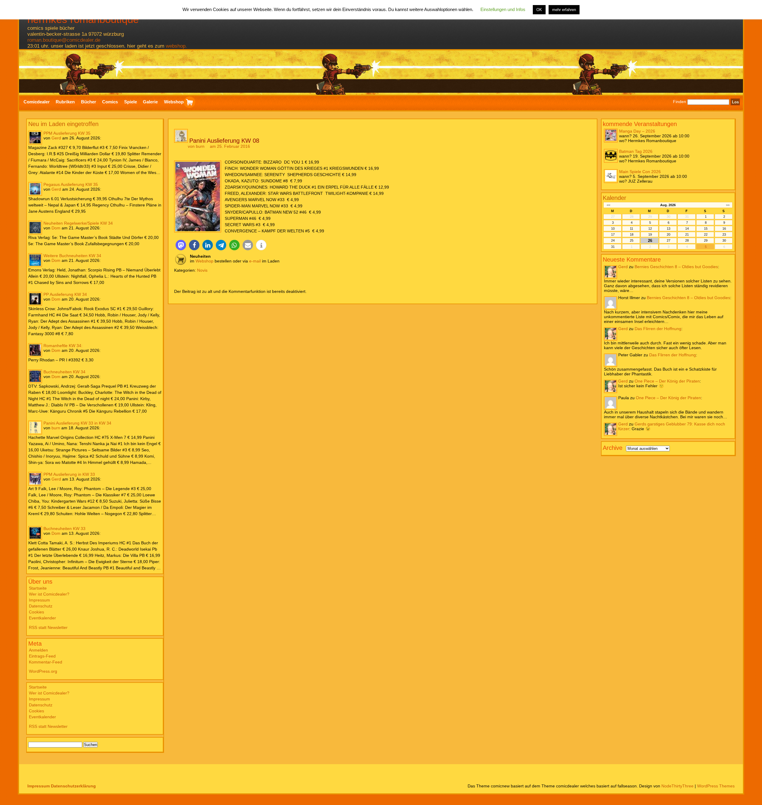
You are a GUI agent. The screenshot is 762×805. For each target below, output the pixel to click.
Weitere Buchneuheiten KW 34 (72, 255)
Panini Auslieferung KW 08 (224, 140)
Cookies (36, 612)
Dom (55, 228)
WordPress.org (43, 671)
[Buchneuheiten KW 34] (35, 376)
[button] (181, 245)
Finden (679, 102)
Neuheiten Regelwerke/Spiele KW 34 (78, 223)
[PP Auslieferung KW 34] (35, 299)
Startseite (38, 588)
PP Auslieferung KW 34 (65, 294)
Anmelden (38, 650)
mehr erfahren (564, 9)
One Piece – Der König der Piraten (667, 380)
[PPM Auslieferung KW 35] (35, 137)
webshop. (176, 46)
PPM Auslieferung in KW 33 (69, 474)
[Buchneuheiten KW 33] (35, 533)
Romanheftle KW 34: (62, 345)
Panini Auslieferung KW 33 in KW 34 (77, 423)
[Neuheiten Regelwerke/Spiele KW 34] (35, 227)
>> (728, 204)
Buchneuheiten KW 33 (64, 528)
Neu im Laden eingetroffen (63, 124)
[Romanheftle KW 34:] (35, 350)
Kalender (614, 197)
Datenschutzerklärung (73, 786)
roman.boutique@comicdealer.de (63, 40)
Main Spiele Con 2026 (640, 171)
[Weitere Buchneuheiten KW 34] (35, 260)
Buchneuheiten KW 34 (64, 371)
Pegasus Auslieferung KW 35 (70, 184)
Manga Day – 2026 (637, 130)
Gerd (56, 138)
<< (608, 204)
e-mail (255, 261)
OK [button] (539, 9)
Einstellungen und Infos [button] (502, 9)
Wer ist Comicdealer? (49, 594)
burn (55, 427)
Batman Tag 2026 (635, 151)
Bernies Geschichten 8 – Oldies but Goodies (676, 266)
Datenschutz (40, 606)
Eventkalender (42, 618)
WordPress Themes (716, 786)
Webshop (204, 261)
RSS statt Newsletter (48, 627)
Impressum (39, 600)
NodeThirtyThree (677, 786)
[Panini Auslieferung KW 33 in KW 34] (35, 427)
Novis (202, 270)
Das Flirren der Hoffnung (658, 328)
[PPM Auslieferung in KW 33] (35, 479)
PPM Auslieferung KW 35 (66, 133)
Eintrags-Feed (42, 656)
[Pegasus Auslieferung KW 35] (35, 189)
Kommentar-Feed (45, 662)
